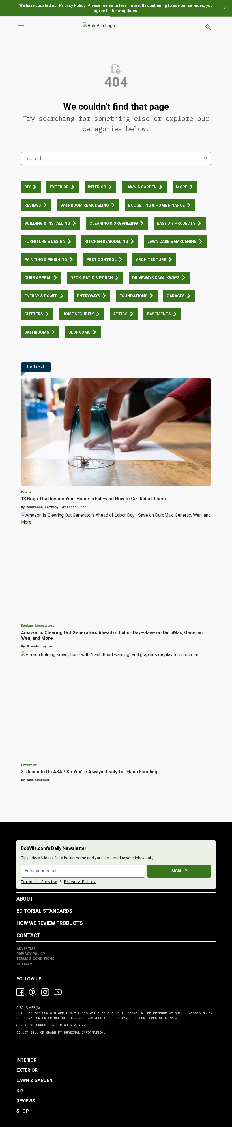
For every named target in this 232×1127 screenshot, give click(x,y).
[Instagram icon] (45, 992)
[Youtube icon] (58, 992)
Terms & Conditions (35, 959)
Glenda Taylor (40, 646)
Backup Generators (38, 625)
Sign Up (179, 871)
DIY (19, 1090)
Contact (28, 935)
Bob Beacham (38, 780)
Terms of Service (39, 881)
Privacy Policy (72, 5)
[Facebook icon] (20, 992)
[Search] (206, 158)
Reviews (25, 1100)
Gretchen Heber (74, 507)
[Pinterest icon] (33, 992)
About (24, 899)
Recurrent (38, 1025)
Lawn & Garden (34, 1080)
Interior (26, 1060)
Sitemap (24, 964)
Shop (22, 1111)
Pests (26, 492)
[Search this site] (208, 27)
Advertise (25, 949)
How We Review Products (49, 923)
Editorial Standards (44, 911)
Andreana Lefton (42, 507)
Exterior (29, 765)
